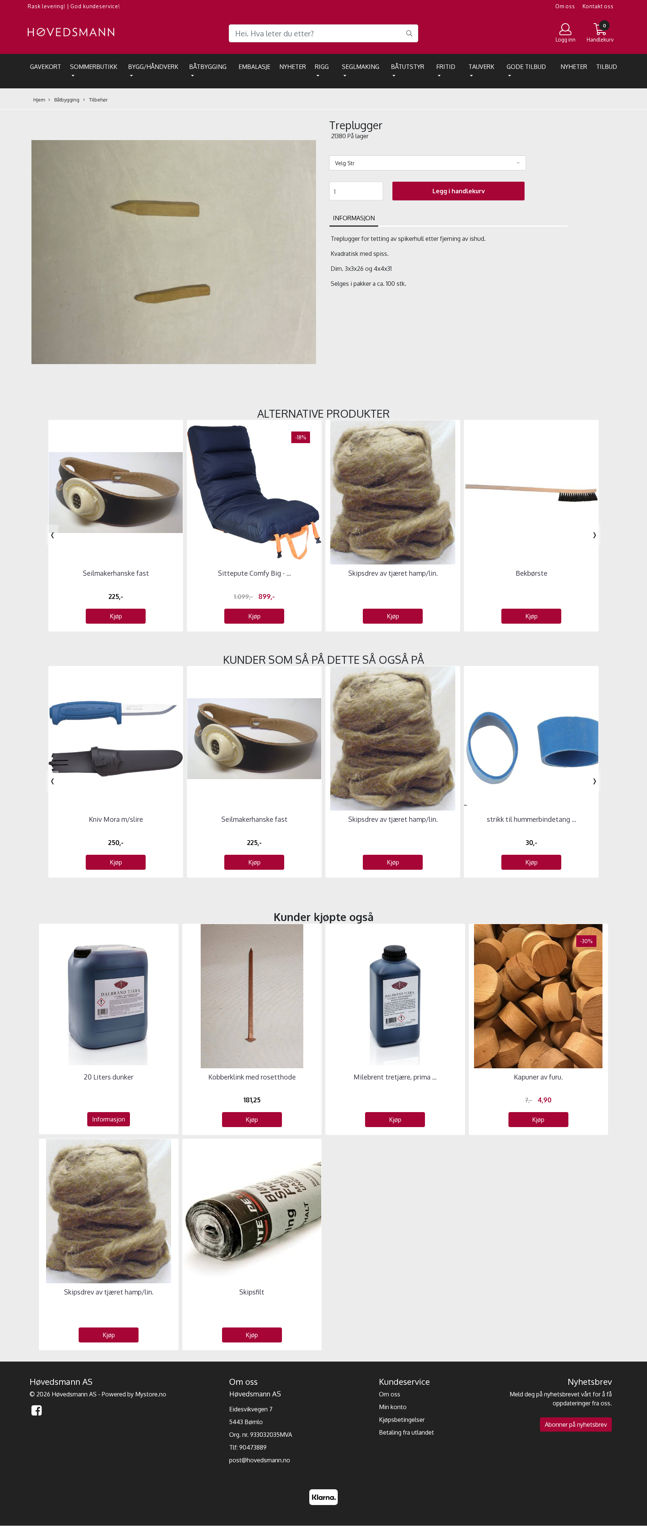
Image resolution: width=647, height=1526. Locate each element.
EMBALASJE (254, 66)
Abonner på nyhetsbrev (576, 1424)
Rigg (322, 66)
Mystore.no (150, 1394)
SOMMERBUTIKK (93, 66)
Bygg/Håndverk (153, 66)
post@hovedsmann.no (259, 1460)
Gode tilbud (526, 66)
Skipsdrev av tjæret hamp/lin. (393, 573)
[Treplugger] (173, 253)
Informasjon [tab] (354, 218)
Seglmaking (360, 66)
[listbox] (427, 162)
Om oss (565, 6)
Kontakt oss (598, 6)
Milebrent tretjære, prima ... (395, 1077)
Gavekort (45, 66)
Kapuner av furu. (538, 1077)
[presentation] (52, 535)
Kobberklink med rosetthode (252, 1077)
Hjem (39, 100)
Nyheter (292, 66)
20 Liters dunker (108, 1077)
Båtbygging (208, 66)
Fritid (445, 66)
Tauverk (481, 66)
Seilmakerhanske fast (116, 573)
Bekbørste (531, 573)
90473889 (253, 1447)
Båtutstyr (407, 66)
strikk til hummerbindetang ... (531, 819)
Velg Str (345, 163)
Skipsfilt (251, 1292)
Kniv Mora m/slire (116, 819)
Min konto (393, 1407)
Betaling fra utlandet (406, 1432)
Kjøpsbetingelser (402, 1419)
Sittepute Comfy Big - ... (254, 573)
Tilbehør (98, 100)
